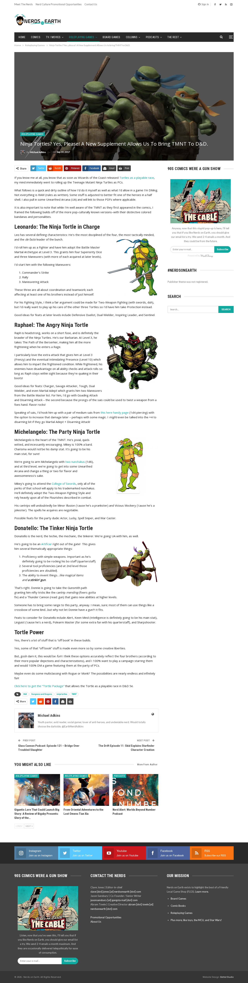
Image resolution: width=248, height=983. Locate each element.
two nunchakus (75, 462)
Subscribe (222, 249)
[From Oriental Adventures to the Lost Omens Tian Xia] (86, 790)
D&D (25, 694)
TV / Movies (53, 37)
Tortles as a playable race (136, 178)
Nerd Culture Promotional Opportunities (59, 4)
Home (22, 37)
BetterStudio (227, 976)
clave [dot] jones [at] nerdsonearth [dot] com (115, 891)
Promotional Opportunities (105, 917)
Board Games (111, 37)
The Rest (173, 37)
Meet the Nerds (23, 4)
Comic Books (178, 905)
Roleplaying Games (81, 37)
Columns (132, 37)
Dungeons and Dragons (41, 694)
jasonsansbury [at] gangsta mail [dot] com (114, 900)
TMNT (74, 694)
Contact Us (90, 4)
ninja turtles (62, 694)
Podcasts (152, 37)
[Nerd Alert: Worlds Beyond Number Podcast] (135, 790)
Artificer (46, 544)
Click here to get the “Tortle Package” (39, 686)
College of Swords (64, 483)
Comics (35, 37)
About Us (95, 921)
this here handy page (115, 412)
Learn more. (202, 891)
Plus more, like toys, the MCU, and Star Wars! (196, 920)
